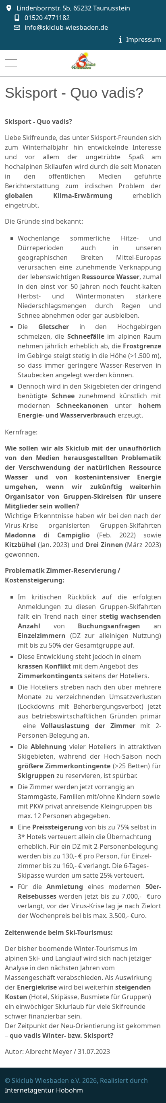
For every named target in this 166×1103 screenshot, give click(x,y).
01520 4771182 (47, 17)
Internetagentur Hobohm (44, 1090)
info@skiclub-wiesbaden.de (66, 27)
